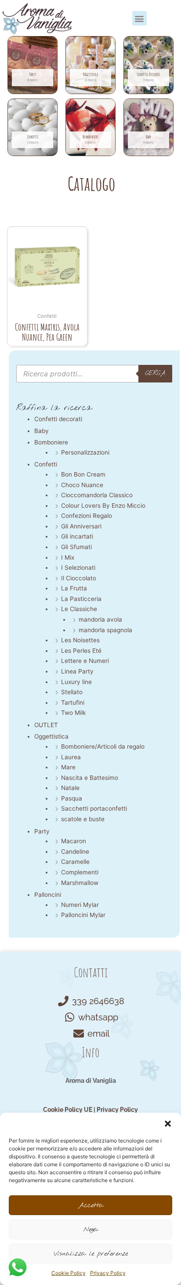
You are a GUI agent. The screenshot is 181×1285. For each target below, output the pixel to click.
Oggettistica (51, 736)
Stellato (72, 691)
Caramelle (75, 861)
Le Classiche (79, 608)
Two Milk (73, 712)
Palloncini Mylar (83, 914)
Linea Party (77, 671)
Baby (41, 430)
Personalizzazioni (85, 452)
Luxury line (76, 681)
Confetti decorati (58, 418)
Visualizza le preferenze (91, 1253)
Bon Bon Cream (83, 474)
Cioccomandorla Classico (97, 495)
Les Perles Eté (81, 650)
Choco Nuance (82, 484)
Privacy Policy (108, 1273)
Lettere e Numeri (85, 660)
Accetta (90, 1205)
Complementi (79, 872)
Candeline (75, 851)
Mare (68, 767)
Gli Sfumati (76, 546)
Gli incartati (77, 536)
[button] (167, 1123)
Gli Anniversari (81, 526)
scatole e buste (83, 819)
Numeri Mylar (80, 904)
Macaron (73, 841)
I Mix (67, 557)
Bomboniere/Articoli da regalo (103, 746)
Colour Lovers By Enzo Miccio (103, 505)
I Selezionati (78, 567)
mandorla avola (100, 619)
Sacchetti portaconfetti (94, 808)
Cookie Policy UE (67, 1109)
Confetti (45, 464)
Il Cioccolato (78, 578)
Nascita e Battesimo (89, 777)
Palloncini (47, 894)
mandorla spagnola (105, 629)
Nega (90, 1229)
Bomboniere (51, 442)
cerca (155, 373)
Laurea (71, 757)
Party (42, 831)
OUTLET (46, 724)
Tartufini (72, 702)
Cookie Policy (68, 1273)
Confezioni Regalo (86, 515)
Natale (70, 787)
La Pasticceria (81, 598)
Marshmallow (79, 882)
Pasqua (71, 798)
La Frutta (74, 588)
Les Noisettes (80, 640)
